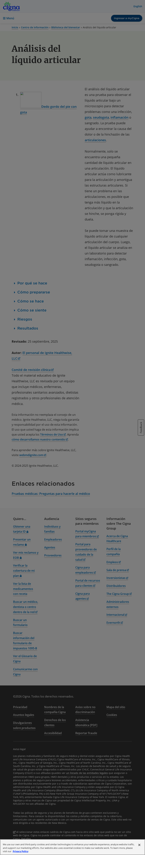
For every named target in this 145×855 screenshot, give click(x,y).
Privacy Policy (20, 851)
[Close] (139, 845)
